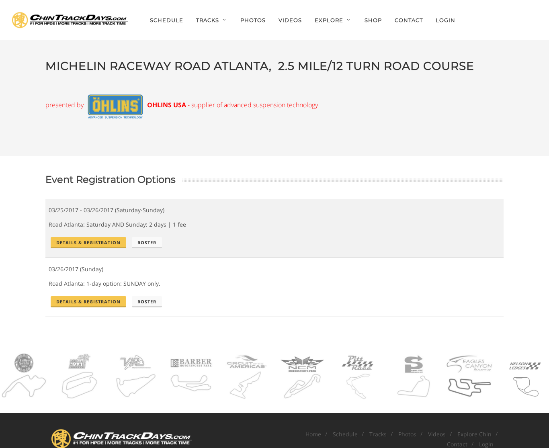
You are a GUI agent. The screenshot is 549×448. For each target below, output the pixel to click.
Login (445, 20)
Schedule (345, 434)
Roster (146, 242)
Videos (437, 434)
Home (313, 434)
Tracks (378, 434)
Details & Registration (88, 242)
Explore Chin (474, 434)
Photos (407, 434)
